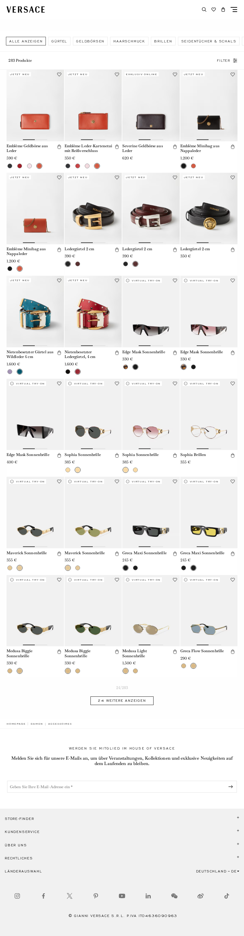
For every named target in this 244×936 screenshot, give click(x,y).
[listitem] (26, 41)
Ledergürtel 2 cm (79, 248)
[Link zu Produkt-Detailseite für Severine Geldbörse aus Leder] (151, 105)
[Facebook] (43, 895)
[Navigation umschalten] (233, 9)
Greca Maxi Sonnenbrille (144, 552)
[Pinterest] (95, 895)
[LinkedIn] (148, 895)
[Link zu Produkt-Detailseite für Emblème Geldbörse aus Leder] (35, 105)
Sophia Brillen (193, 454)
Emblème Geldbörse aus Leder (27, 148)
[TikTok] (226, 895)
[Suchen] (204, 9)
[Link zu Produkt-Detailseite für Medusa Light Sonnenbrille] (151, 611)
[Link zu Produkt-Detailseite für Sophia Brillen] (209, 414)
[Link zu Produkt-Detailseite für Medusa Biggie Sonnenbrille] (35, 611)
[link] (16, 723)
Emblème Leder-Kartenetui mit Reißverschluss (88, 148)
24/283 (122, 687)
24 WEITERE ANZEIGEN (122, 701)
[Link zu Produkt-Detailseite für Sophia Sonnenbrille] (93, 414)
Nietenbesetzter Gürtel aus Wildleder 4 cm (30, 354)
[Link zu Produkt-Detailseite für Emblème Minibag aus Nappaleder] (209, 105)
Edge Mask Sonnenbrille (143, 351)
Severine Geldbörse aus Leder (142, 148)
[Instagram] (17, 895)
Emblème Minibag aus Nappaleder (199, 148)
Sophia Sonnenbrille (83, 454)
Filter (223, 60)
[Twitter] (69, 895)
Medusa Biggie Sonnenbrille (20, 653)
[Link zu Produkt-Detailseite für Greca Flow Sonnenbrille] (209, 611)
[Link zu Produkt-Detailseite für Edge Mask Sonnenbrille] (151, 311)
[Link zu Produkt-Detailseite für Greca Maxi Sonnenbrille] (151, 512)
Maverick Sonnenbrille (27, 552)
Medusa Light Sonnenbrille (134, 653)
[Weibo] (200, 895)
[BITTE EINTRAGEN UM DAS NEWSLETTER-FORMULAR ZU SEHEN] (232, 786)
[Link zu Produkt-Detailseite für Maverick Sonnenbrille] (35, 512)
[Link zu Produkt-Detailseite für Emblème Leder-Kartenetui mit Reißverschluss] (93, 105)
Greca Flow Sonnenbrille (202, 650)
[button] (223, 9)
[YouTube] (122, 895)
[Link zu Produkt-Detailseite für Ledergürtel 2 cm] (93, 208)
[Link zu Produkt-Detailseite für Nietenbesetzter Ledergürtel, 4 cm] (93, 311)
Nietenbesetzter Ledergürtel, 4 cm (80, 354)
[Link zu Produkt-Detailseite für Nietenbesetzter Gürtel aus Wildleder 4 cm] (35, 311)
